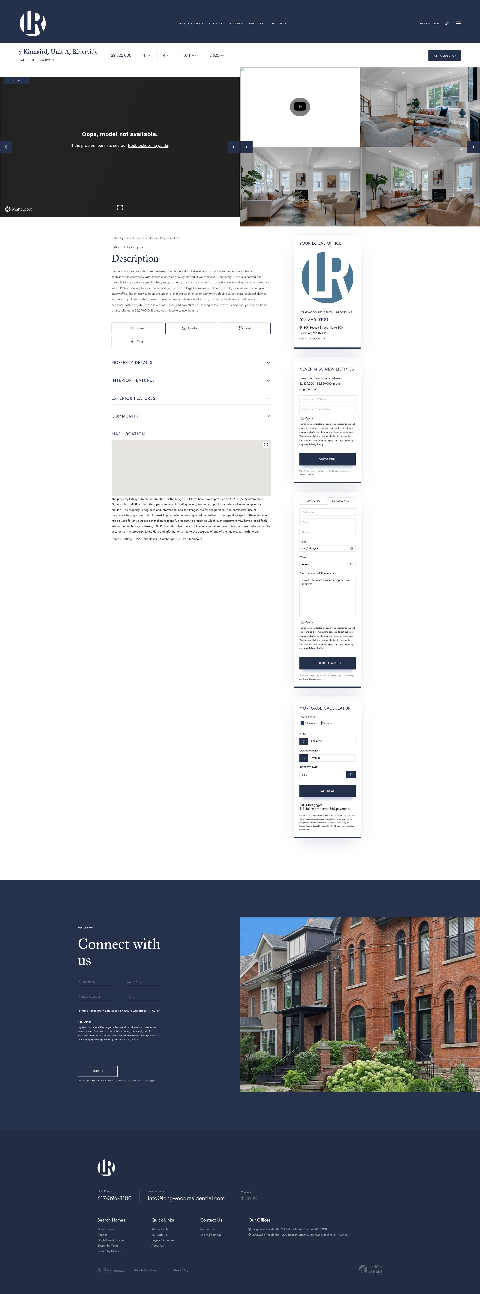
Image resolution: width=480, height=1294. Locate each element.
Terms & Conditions (145, 1270)
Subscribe (327, 459)
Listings (127, 539)
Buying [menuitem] (214, 23)
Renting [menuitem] (255, 23)
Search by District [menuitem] (109, 1251)
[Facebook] (242, 1198)
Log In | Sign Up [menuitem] (210, 1235)
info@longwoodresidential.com (186, 1198)
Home (115, 539)
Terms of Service (309, 679)
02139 (182, 539)
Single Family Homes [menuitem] (111, 1240)
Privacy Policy (316, 444)
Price (302, 734)
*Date (302, 541)
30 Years (310, 723)
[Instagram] (255, 1198)
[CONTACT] (444, 55)
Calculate (327, 791)
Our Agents (319, 339)
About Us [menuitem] (277, 23)
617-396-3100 (313, 319)
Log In (435, 23)
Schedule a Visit (341, 501)
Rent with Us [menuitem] (160, 1229)
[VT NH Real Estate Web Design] (370, 1270)
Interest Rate (308, 767)
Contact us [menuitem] (207, 1229)
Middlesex (150, 539)
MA (138, 539)
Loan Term (307, 717)
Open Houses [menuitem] (106, 1229)
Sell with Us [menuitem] (159, 1235)
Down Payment (309, 750)
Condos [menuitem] (102, 1235)
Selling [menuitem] (234, 23)
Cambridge (167, 539)
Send (98, 1071)
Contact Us (305, 339)
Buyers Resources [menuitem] (163, 1240)
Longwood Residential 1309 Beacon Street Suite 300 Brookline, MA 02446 (299, 1235)
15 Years (327, 723)
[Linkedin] (248, 1198)
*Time (302, 557)
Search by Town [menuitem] (108, 1246)
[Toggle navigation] (458, 23)
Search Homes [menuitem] (189, 23)
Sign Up (422, 23)
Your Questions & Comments (316, 573)
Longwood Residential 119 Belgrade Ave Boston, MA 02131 (289, 1229)
